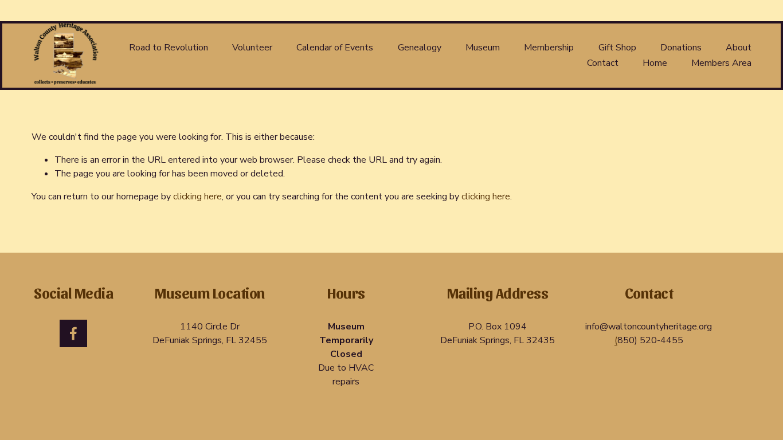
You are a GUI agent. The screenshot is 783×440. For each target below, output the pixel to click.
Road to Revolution (168, 47)
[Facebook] (73, 333)
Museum (482, 47)
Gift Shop (617, 47)
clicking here (197, 196)
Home (655, 63)
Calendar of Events (334, 47)
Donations (681, 47)
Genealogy (419, 47)
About (738, 47)
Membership (549, 47)
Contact (602, 63)
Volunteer (252, 47)
